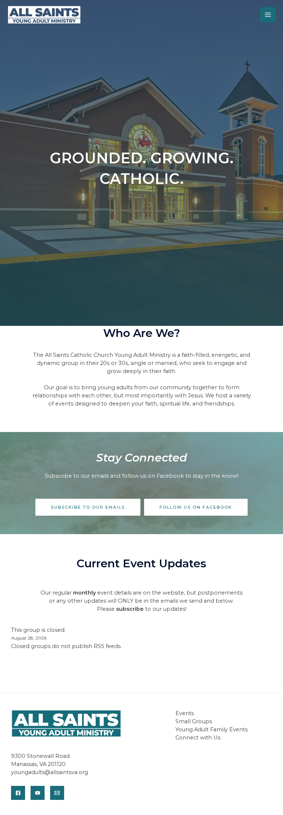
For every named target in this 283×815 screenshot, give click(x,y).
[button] (87, 507)
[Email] (57, 793)
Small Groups (193, 721)
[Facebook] (18, 793)
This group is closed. (38, 630)
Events (184, 713)
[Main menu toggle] (268, 14)
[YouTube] (38, 793)
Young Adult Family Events (211, 729)
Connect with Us (197, 737)
